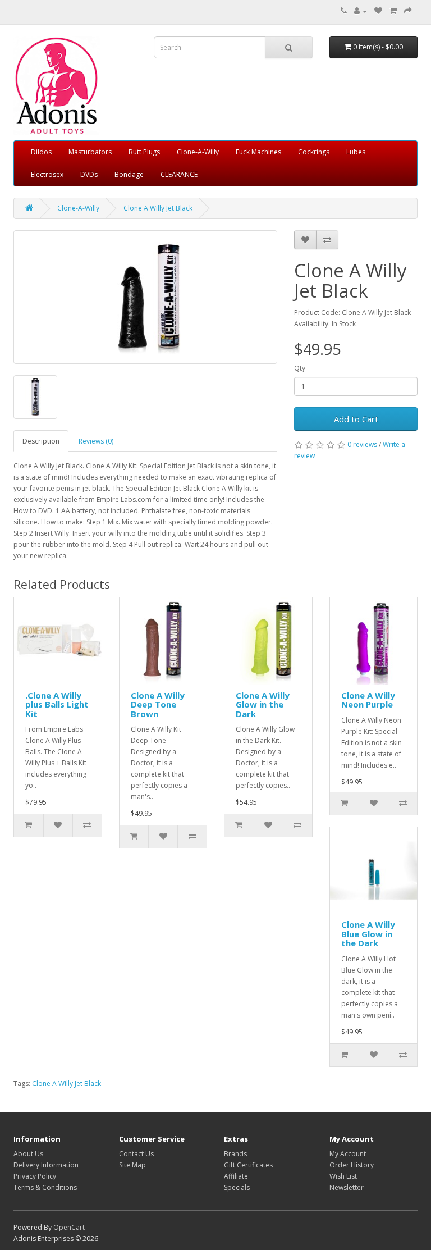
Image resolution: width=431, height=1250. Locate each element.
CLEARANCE (179, 174)
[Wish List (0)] (378, 11)
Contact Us (136, 1153)
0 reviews (362, 444)
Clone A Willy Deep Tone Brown (158, 704)
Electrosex (47, 174)
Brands (235, 1153)
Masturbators (90, 152)
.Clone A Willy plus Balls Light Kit (57, 704)
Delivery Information (46, 1165)
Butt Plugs (144, 152)
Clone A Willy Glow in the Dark (263, 704)
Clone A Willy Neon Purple (368, 700)
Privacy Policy (34, 1176)
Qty (299, 368)
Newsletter (346, 1187)
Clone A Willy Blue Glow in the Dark (368, 933)
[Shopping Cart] (393, 11)
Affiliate (236, 1176)
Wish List (343, 1176)
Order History (351, 1165)
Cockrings (313, 152)
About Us (28, 1153)
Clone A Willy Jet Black (157, 208)
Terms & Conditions (45, 1187)
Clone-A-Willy (198, 152)
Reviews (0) (96, 441)
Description (40, 441)
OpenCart (69, 1227)
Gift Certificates (248, 1165)
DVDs (89, 174)
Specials (237, 1187)
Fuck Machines (258, 152)
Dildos (41, 152)
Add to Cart (356, 419)
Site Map (132, 1165)
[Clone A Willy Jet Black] (145, 297)
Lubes (355, 152)
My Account (347, 1153)
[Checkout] (408, 11)
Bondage (129, 174)
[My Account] (360, 11)
